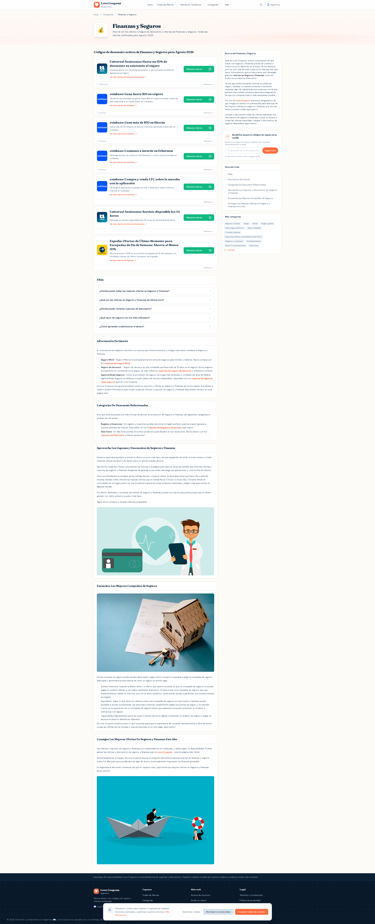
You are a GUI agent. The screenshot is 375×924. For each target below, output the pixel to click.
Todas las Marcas (165, 4)
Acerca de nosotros (200, 895)
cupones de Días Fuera (112, 435)
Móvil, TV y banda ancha (235, 245)
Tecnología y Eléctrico (234, 228)
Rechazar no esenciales (218, 912)
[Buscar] (261, 4)
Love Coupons (165, 752)
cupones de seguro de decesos (174, 370)
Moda (255, 223)
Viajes (246, 223)
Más (227, 4)
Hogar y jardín (267, 223)
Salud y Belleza (254, 228)
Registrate (270, 150)
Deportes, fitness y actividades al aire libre (243, 237)
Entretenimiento (254, 241)
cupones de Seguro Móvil (117, 363)
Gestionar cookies (191, 912)
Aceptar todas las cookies (251, 912)
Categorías (213, 4)
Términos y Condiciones (251, 895)
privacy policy (254, 156)
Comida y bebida (232, 232)
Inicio (150, 4)
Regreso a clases (232, 223)
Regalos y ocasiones (234, 241)
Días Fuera (253, 245)
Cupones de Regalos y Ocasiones (164, 427)
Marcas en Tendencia (190, 4)
